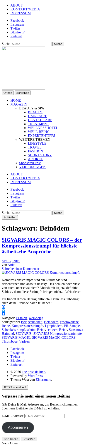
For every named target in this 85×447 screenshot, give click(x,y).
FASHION (35, 151)
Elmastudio (43, 379)
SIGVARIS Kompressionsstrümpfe (57, 333)
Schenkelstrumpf (13, 330)
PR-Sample (72, 326)
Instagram (17, 24)
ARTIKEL (35, 159)
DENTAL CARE (40, 120)
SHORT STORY (40, 155)
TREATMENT (38, 124)
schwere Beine (57, 330)
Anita (11, 265)
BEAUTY (35, 112)
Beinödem (51, 322)
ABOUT (16, 5)
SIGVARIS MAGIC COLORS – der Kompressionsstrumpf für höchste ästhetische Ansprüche (42, 245)
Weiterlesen (73, 292)
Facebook (17, 20)
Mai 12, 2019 (11, 261)
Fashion (21, 318)
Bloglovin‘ (17, 32)
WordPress (35, 376)
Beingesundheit (31, 322)
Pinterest (16, 36)
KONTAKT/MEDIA (25, 9)
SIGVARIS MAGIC (16, 337)
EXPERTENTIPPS (41, 135)
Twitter (15, 28)
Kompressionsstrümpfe (27, 326)
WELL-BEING (39, 132)
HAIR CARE (37, 116)
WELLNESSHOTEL (43, 128)
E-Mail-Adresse (13, 416)
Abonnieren (18, 427)
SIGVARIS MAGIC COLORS (54, 337)
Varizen (24, 341)
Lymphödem (53, 326)
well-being (36, 318)
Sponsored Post (30, 163)
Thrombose (9, 341)
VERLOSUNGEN (32, 167)
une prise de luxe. (34, 372)
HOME (15, 100)
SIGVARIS (24, 333)
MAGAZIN (18, 104)
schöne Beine (36, 330)
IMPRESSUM (20, 13)
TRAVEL (35, 147)
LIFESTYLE (37, 143)
